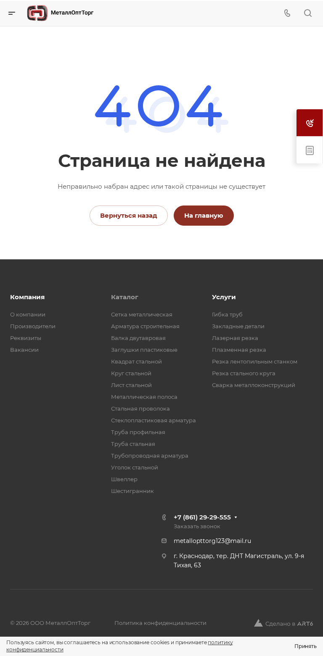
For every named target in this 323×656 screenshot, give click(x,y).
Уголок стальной (134, 467)
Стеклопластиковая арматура (153, 420)
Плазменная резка (239, 349)
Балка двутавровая (138, 338)
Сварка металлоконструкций (253, 385)
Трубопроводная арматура (149, 455)
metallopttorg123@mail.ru (212, 541)
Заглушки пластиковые (144, 349)
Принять (305, 646)
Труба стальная (133, 443)
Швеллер (124, 479)
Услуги (224, 297)
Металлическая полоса (144, 396)
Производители (33, 326)
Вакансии (24, 349)
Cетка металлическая (141, 314)
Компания (27, 297)
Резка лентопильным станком (254, 361)
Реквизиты (25, 338)
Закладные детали (238, 326)
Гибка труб (227, 314)
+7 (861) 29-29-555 (202, 517)
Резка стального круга (243, 373)
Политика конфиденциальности (160, 622)
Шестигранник (132, 490)
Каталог (124, 297)
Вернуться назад (128, 215)
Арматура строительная (145, 326)
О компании (27, 314)
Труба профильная (138, 432)
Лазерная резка (235, 338)
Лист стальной (131, 385)
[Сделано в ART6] (283, 622)
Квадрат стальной (136, 361)
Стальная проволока (140, 408)
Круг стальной (131, 373)
